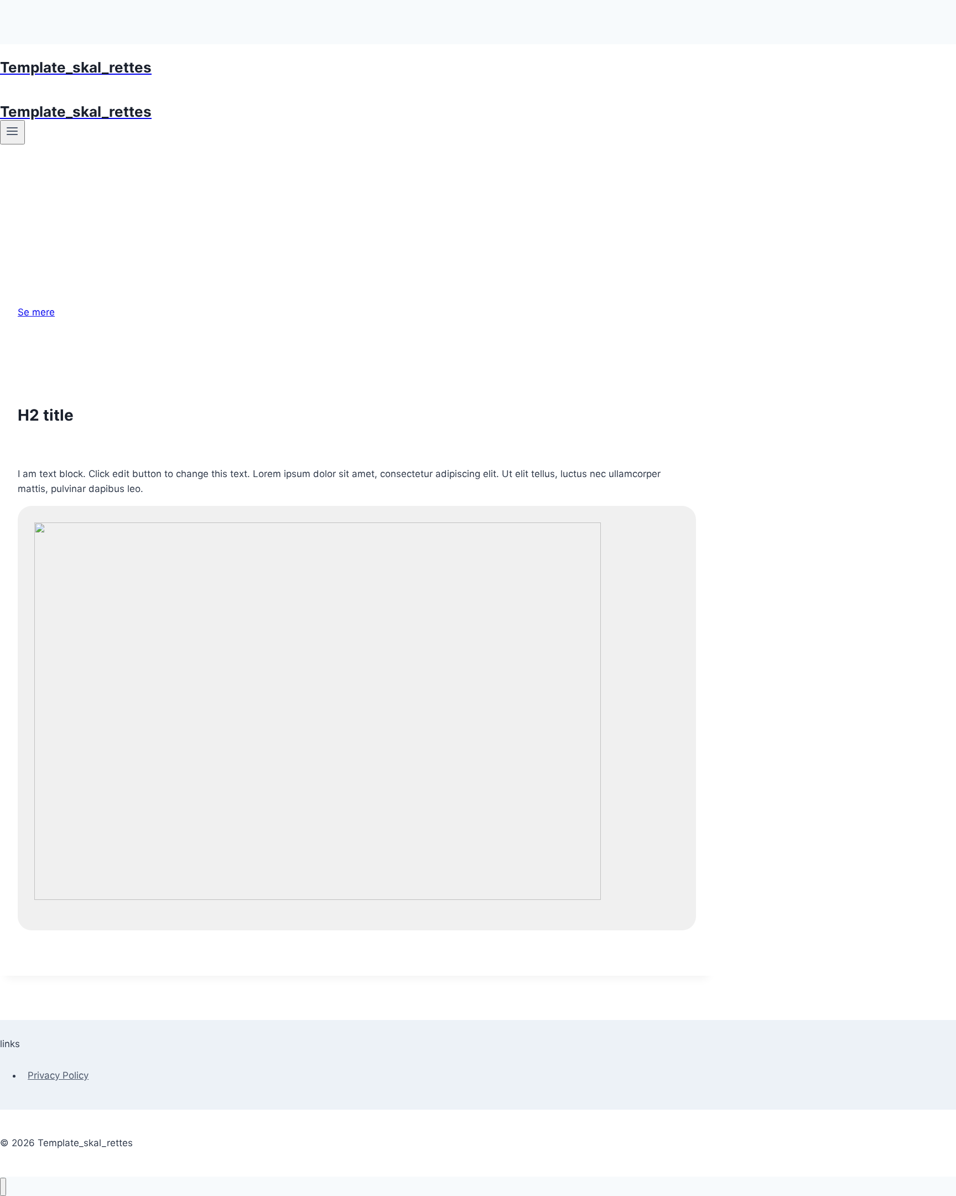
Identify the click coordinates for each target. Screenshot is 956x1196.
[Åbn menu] (12, 132)
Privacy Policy (58, 1075)
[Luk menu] (3, 1187)
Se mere (36, 312)
